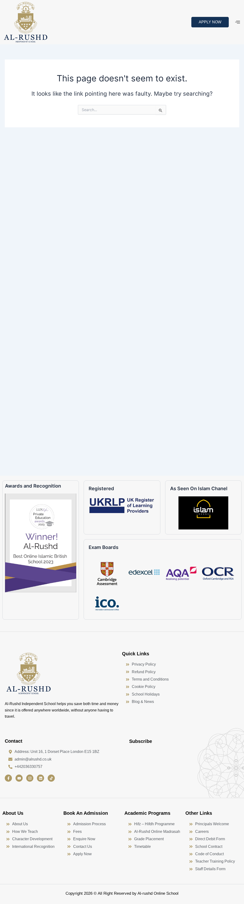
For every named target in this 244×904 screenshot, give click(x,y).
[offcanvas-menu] (238, 22)
